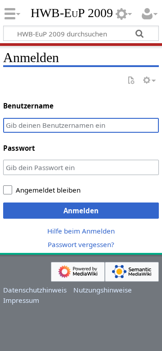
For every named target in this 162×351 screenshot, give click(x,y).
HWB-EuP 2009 (72, 13)
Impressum (21, 300)
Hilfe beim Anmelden (81, 230)
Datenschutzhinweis (35, 289)
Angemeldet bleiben (48, 189)
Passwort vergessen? (81, 244)
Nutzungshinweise (102, 289)
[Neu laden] (130, 81)
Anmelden (81, 210)
